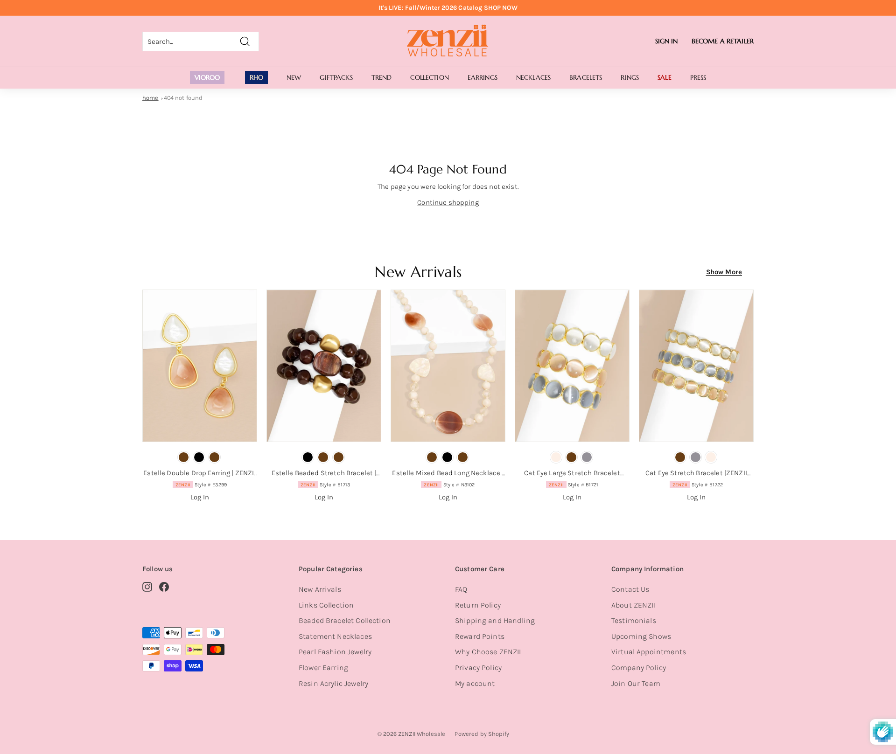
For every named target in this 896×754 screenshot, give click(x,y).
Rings (630, 77)
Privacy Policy (478, 667)
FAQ (461, 589)
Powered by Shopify (482, 733)
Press (698, 77)
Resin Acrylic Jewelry (333, 683)
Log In (199, 497)
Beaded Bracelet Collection (345, 620)
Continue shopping (448, 202)
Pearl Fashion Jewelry (335, 651)
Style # (201, 485)
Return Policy (478, 605)
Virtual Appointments (648, 651)
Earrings (482, 77)
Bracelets (585, 77)
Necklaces (533, 77)
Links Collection (326, 605)
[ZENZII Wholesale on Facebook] (164, 586)
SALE (665, 77)
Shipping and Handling (495, 620)
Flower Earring (323, 667)
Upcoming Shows (641, 636)
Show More (724, 272)
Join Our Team (635, 683)
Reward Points (479, 636)
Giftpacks (336, 77)
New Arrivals (320, 589)
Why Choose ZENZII (488, 651)
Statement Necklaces (335, 636)
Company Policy (638, 667)
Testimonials (633, 620)
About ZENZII (633, 605)
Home (150, 97)
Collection (429, 77)
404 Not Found (183, 97)
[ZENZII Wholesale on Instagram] (147, 586)
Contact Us (630, 589)
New (294, 77)
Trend (381, 77)
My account (475, 683)
